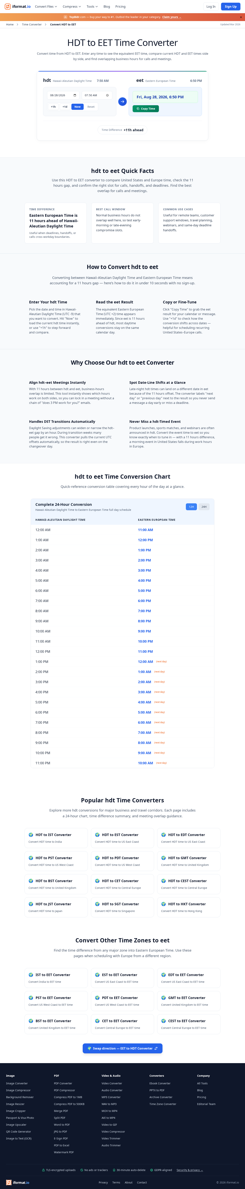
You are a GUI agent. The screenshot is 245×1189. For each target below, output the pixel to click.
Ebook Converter (160, 1083)
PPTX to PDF (156, 1090)
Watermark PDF (64, 1152)
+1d (65, 106)
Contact (142, 1182)
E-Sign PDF (61, 1138)
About (128, 1182)
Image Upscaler (16, 1124)
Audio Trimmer (111, 1145)
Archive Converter (160, 1097)
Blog (107, 6)
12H (191, 507)
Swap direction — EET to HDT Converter (120, 1048)
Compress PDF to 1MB (68, 1097)
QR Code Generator (18, 1131)
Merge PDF (61, 1111)
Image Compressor (18, 1090)
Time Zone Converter (162, 1104)
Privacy (103, 1182)
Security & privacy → (190, 1170)
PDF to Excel (61, 1145)
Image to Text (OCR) (18, 1138)
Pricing (120, 6)
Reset (91, 106)
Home (10, 24)
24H (204, 507)
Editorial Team (206, 1104)
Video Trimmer (111, 1138)
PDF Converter (63, 1083)
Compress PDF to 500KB (69, 1104)
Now (77, 106)
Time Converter (32, 24)
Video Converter (112, 1083)
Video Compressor (113, 1131)
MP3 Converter (111, 1097)
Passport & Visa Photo (20, 1118)
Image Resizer (15, 1104)
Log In (211, 6)
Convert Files (44, 6)
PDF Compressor (64, 1090)
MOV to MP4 (109, 1111)
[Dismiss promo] (240, 17)
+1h (53, 106)
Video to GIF (109, 1124)
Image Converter (17, 1083)
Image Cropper (16, 1111)
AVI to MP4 (108, 1118)
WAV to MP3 (109, 1104)
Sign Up (231, 6)
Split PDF (59, 1118)
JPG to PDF (60, 1131)
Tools (90, 6)
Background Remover (20, 1097)
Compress (70, 6)
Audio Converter (112, 1090)
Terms (116, 1182)
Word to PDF (62, 1124)
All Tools (202, 1083)
